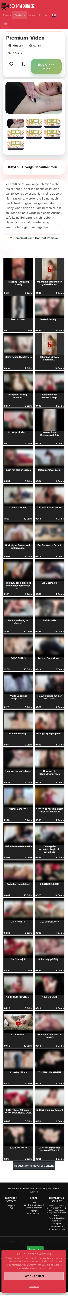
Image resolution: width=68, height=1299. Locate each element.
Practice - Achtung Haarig (18, 283)
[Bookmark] (24, 64)
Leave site (34, 1286)
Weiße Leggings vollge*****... (18, 697)
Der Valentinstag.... (18, 733)
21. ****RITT (18, 921)
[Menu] (6, 23)
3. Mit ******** (18, 1147)
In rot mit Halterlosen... (18, 469)
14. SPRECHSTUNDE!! (18, 996)
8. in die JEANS (18, 1072)
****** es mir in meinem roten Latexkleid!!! (49, 810)
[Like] (11, 64)
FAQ (11, 1208)
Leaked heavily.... (49, 319)
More (31, 15)
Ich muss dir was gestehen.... (49, 358)
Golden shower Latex (49, 469)
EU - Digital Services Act (34, 1205)
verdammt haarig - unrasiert (18, 396)
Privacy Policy (56, 1221)
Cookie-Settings (56, 1226)
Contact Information (34, 1213)
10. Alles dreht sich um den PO (49, 1036)
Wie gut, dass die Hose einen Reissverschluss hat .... (18, 585)
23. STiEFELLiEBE (49, 884)
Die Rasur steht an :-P (49, 507)
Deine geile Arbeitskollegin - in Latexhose (49, 849)
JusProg (34, 1191)
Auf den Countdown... (49, 658)
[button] (53, 15)
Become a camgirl (56, 1205)
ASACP (57, 1215)
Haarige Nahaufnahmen (18, 771)
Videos (20, 15)
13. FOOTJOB (49, 996)
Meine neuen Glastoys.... (18, 357)
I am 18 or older (34, 1276)
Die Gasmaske (49, 582)
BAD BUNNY (50, 620)
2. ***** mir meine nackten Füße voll (49, 1149)
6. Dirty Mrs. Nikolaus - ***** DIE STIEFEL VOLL (18, 1111)
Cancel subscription (34, 1208)
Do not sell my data (57, 1229)
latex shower (18, 319)
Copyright (34, 1211)
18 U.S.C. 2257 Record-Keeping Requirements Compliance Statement (56, 1210)
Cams (7, 15)
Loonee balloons (18, 507)
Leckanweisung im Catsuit (18, 622)
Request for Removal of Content (34, 1165)
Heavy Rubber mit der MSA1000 (49, 697)
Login (43, 15)
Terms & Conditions (57, 1218)
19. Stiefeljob (18, 959)
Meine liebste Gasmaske (18, 846)
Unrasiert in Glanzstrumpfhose (49, 772)
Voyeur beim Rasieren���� (49, 433)
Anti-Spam (56, 1224)
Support (11, 1205)
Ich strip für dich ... (18, 432)
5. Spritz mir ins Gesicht (49, 1110)
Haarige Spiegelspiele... (49, 733)
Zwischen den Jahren (18, 884)
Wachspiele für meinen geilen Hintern (49, 283)
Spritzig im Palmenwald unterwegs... (18, 546)
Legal (34, 1202)
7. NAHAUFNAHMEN (49, 1072)
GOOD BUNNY (18, 658)
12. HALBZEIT (18, 1034)
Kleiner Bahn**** (18, 808)
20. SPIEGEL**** (49, 921)
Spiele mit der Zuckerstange (49, 396)
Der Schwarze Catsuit (49, 545)
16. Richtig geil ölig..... (49, 959)
